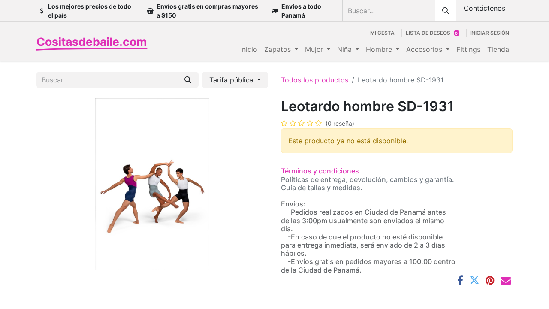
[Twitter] (474, 280)
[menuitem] (249, 49)
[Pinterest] (490, 280)
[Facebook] (460, 280)
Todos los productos (314, 80)
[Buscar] (445, 10)
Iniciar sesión (489, 33)
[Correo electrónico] (506, 280)
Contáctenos (484, 8)
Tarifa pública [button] (232, 80)
